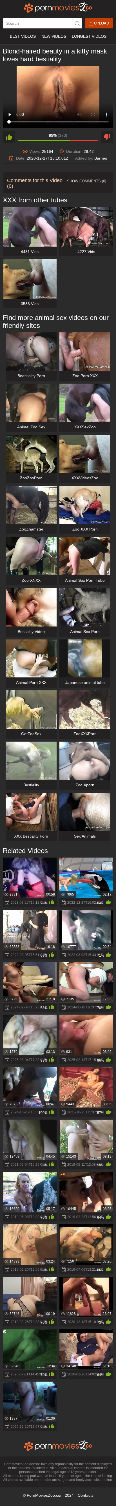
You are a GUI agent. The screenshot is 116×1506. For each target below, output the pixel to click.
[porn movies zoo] (58, 7)
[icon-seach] (77, 23)
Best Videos (23, 36)
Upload (101, 23)
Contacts (85, 1495)
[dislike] (107, 137)
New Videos (53, 36)
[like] (9, 137)
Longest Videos (89, 36)
